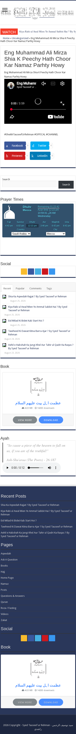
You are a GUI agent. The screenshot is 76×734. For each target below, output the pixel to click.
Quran (4, 601)
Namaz (5, 583)
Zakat (4, 620)
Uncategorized (20, 38)
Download (51, 420)
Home (6, 38)
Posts (4, 589)
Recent (7, 288)
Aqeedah (6, 553)
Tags (49, 288)
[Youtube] (45, 271)
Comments (35, 288)
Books (4, 565)
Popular (20, 288)
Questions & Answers (13, 595)
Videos (4, 614)
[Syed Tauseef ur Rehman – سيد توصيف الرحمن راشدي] (38, 12)
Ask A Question (9, 559)
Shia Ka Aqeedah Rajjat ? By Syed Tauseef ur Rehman (37, 296)
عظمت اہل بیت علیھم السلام (38, 403)
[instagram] (52, 271)
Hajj (3, 571)
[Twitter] (38, 271)
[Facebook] (31, 271)
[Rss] (24, 271)
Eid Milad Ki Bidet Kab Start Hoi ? (26, 320)
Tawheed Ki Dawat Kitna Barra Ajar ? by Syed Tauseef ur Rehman (36, 526)
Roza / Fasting (8, 608)
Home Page (7, 577)
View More (25, 420)
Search (6, 179)
